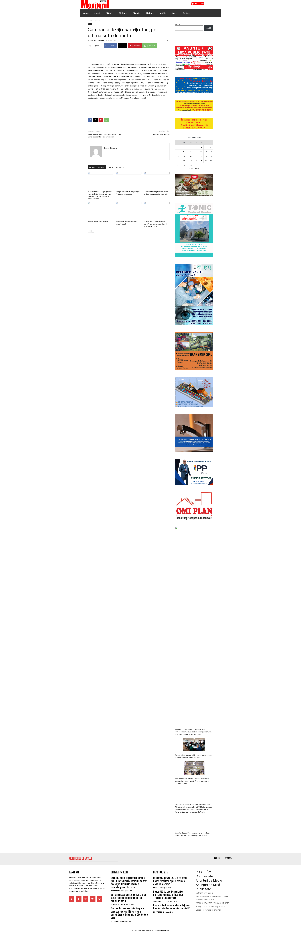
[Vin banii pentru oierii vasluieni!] (100, 211)
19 (206, 156)
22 (184, 160)
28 (177, 165)
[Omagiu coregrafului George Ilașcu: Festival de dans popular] (128, 181)
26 (206, 160)
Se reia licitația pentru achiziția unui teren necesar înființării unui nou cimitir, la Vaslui (193, 756)
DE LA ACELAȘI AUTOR (115, 167)
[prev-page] (89, 231)
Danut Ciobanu (99, 40)
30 (191, 165)
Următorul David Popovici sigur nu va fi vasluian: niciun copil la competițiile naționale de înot (192, 834)
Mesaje (156, 888)
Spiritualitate (159, 901)
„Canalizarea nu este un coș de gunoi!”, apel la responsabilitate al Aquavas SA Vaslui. (155, 224)
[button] (210, 4)
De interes (157, 912)
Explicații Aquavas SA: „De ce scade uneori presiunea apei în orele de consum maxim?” (170, 881)
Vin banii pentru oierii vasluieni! (98, 222)
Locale (96, 21)
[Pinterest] (101, 120)
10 (197, 152)
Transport (115, 891)
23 (191, 160)
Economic (115, 921)
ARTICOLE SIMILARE (96, 167)
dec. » (197, 169)
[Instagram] (85, 899)
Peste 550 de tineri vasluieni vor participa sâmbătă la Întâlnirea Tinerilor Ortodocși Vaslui (168, 894)
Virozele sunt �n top (161, 134)
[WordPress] (99, 899)
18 (201, 156)
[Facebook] (90, 120)
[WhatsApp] (106, 120)
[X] (95, 120)
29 (184, 165)
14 (177, 156)
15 (184, 156)
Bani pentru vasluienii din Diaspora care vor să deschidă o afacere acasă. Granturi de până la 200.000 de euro (192, 781)
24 (197, 160)
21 (177, 160)
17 (197, 156)
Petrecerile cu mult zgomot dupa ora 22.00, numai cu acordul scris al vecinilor (104, 135)
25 (201, 160)
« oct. (191, 169)
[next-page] (92, 231)
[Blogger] (71, 899)
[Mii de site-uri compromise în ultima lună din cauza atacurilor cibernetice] (157, 181)
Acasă (90, 21)
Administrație (117, 904)
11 (201, 152)
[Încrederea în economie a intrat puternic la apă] (128, 211)
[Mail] (92, 899)
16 (191, 156)
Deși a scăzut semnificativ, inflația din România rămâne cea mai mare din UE (171, 907)
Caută (177, 24)
